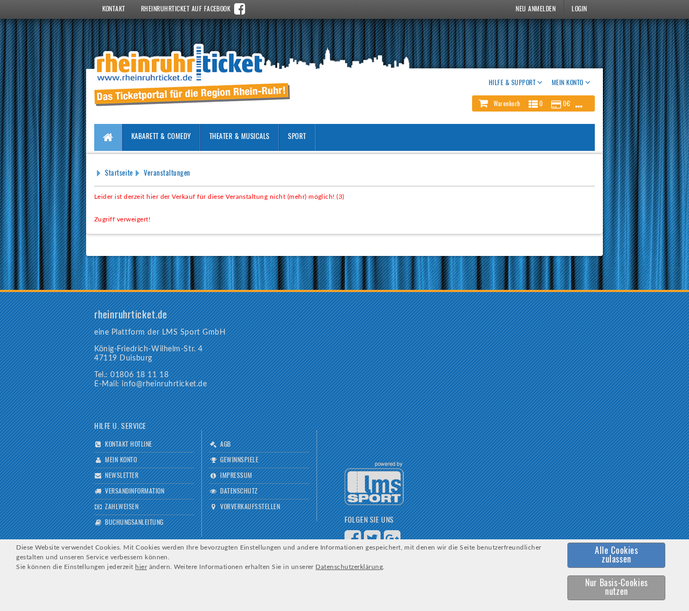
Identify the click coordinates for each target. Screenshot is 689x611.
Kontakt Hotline (128, 444)
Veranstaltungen (167, 173)
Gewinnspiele (239, 460)
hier (141, 567)
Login (579, 9)
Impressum (236, 476)
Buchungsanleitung (134, 522)
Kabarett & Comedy (161, 137)
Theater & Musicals (239, 137)
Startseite (118, 173)
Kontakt (113, 9)
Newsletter (121, 476)
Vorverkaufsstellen (250, 507)
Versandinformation (134, 491)
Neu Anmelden (536, 9)
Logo (374, 484)
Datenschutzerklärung (349, 567)
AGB (225, 444)
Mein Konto (121, 460)
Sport (297, 137)
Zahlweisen (121, 507)
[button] (533, 103)
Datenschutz (238, 491)
